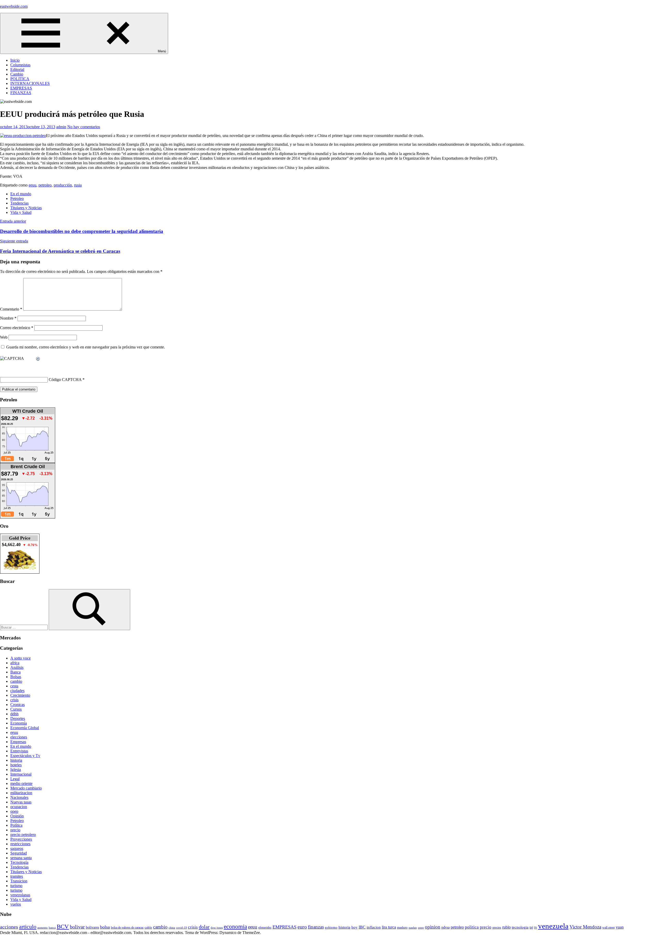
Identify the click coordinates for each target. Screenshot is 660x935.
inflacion (374, 927)
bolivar (77, 927)
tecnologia (520, 927)
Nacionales (19, 797)
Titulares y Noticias (26, 208)
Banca (15, 672)
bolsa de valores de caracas (127, 927)
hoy (354, 927)
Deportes (17, 718)
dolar (204, 927)
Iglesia (15, 769)
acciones (9, 927)
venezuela (553, 926)
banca (52, 927)
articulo (27, 926)
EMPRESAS (21, 88)
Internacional (20, 774)
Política (16, 825)
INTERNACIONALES (30, 83)
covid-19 (181, 927)
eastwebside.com (14, 6)
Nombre (8, 318)
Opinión (17, 816)
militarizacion (21, 793)
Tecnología (19, 862)
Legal (15, 779)
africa (14, 663)
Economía (18, 723)
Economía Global (24, 728)
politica (472, 927)
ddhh (14, 714)
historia (16, 760)
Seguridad (18, 853)
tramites (16, 876)
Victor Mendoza (585, 927)
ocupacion (18, 806)
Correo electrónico (16, 328)
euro (302, 927)
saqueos (16, 848)
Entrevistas (19, 751)
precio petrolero (23, 834)
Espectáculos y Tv (25, 755)
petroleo (45, 185)
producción (63, 185)
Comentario (11, 309)
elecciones (18, 737)
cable (148, 927)
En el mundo (20, 194)
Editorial (17, 69)
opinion (432, 927)
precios (496, 927)
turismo (16, 885)
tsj (531, 927)
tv (535, 927)
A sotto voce (20, 658)
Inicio (15, 60)
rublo (506, 927)
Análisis (16, 667)
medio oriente (21, 783)
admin (61, 127)
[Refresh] (38, 359)
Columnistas (20, 65)
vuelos (15, 904)
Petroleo (17, 198)
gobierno (331, 927)
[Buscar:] (24, 627)
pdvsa (445, 927)
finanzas (316, 927)
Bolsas (15, 676)
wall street (608, 927)
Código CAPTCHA (65, 379)
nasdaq (413, 927)
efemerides (264, 927)
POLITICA (19, 79)
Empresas (18, 741)
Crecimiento (20, 695)
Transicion (18, 881)
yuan (620, 927)
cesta (14, 686)
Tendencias (19, 203)
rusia (78, 185)
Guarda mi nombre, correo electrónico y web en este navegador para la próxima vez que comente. (85, 347)
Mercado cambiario (26, 788)
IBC (362, 927)
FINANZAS (20, 93)
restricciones (20, 844)
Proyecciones (21, 839)
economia (235, 926)
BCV (63, 926)
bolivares (92, 927)
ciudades (17, 690)
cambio (16, 681)
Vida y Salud (20, 212)
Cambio (16, 74)
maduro (402, 927)
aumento (42, 927)
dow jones (217, 927)
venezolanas (20, 895)
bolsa (105, 927)
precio (15, 830)
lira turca (389, 927)
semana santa (21, 858)
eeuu (32, 185)
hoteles (16, 765)
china (172, 927)
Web (3, 337)
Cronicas (17, 704)
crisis (14, 700)
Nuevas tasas (20, 802)
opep (14, 811)
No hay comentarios (83, 127)
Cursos (16, 709)
